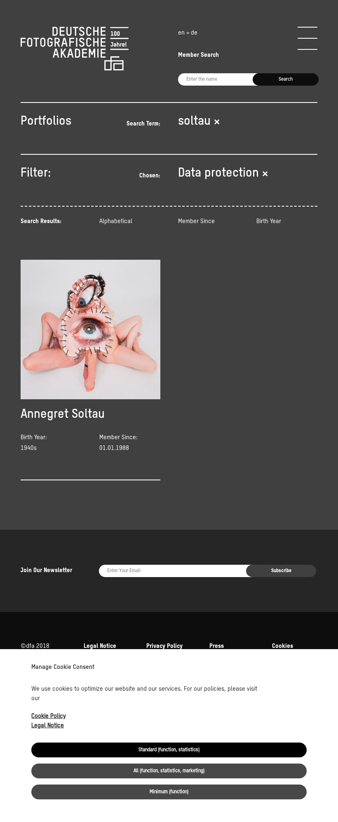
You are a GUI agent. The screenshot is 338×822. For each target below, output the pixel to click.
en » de (187, 33)
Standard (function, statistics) (169, 749)
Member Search (198, 55)
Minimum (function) (169, 791)
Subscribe (281, 570)
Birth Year (268, 221)
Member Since (196, 221)
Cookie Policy (48, 716)
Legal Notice (47, 725)
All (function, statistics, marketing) (169, 770)
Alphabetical (115, 221)
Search (286, 79)
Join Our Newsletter (46, 570)
